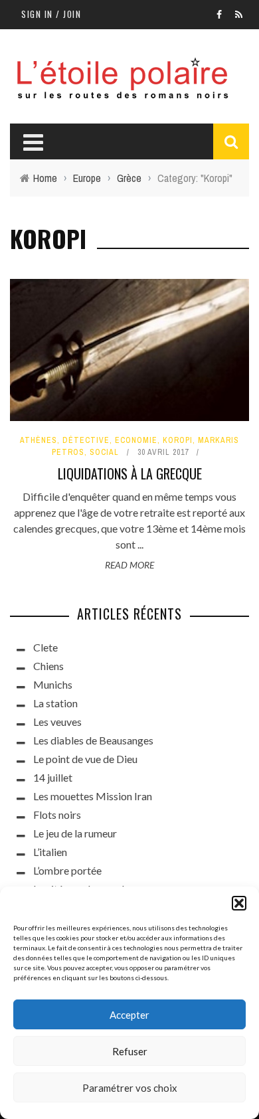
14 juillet (52, 777)
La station (55, 703)
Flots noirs (57, 814)
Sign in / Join (51, 14)
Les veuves (57, 721)
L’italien (50, 851)
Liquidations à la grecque (130, 473)
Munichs (52, 684)
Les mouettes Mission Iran (92, 796)
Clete (45, 647)
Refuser (129, 1051)
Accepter (129, 1015)
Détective (86, 440)
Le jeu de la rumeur (75, 833)
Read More (129, 564)
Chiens (48, 665)
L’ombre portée (67, 870)
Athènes (38, 440)
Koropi (178, 440)
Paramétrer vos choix (129, 1088)
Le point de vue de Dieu (85, 758)
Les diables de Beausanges (93, 740)
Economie (136, 440)
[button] (239, 903)
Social (104, 452)
